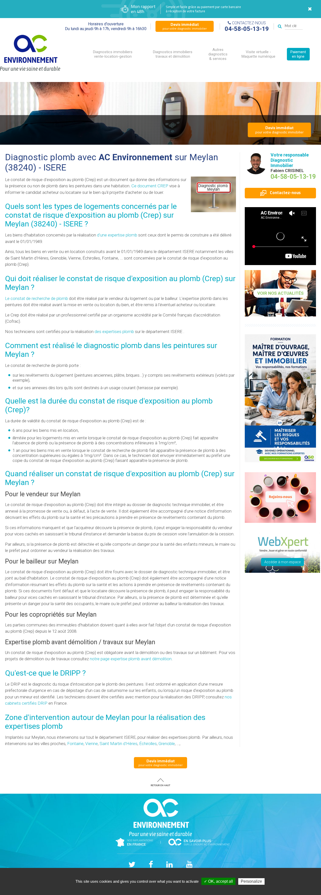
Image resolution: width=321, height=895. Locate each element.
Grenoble (166, 743)
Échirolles (148, 743)
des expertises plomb (114, 331)
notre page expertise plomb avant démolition (131, 658)
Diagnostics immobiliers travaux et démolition (172, 54)
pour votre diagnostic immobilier (185, 26)
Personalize (251, 881)
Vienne (91, 743)
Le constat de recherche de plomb (36, 298)
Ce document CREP (149, 185)
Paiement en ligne (298, 54)
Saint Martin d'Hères (118, 743)
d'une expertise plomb (117, 234)
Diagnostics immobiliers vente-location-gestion (112, 54)
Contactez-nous (285, 193)
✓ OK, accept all (218, 881)
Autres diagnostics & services (217, 54)
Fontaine (75, 743)
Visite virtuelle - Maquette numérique (258, 54)
